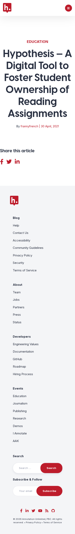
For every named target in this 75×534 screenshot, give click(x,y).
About (17, 285)
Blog (16, 218)
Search (18, 456)
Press (17, 314)
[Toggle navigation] (68, 8)
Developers (22, 336)
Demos (18, 426)
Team (17, 292)
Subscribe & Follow (27, 479)
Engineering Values (26, 344)
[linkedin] (27, 511)
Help (16, 225)
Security (18, 263)
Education (37, 42)
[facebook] (21, 511)
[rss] (46, 511)
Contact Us (20, 233)
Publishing (20, 411)
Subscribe (49, 490)
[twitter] (33, 511)
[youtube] (40, 511)
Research (19, 418)
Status (17, 322)
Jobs (16, 300)
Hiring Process (23, 374)
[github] (53, 511)
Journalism (20, 403)
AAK (16, 441)
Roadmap (19, 366)
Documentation (23, 351)
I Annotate (20, 433)
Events (18, 388)
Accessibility (21, 240)
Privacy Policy (22, 255)
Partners (18, 307)
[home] (7, 8)
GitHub (17, 359)
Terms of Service (25, 270)
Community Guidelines (28, 248)
